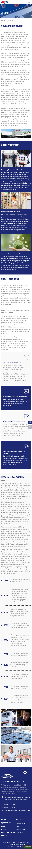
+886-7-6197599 (9, 804)
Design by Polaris (20, 846)
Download (20, 824)
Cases (3, 829)
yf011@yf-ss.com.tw (10, 810)
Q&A (17, 826)
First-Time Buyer (8, 832)
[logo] (4, 2)
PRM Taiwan (11, 846)
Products (5, 835)
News (3, 819)
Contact (19, 832)
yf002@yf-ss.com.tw (24, 810)
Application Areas (6, 823)
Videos (19, 819)
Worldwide (20, 829)
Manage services (27, 846)
